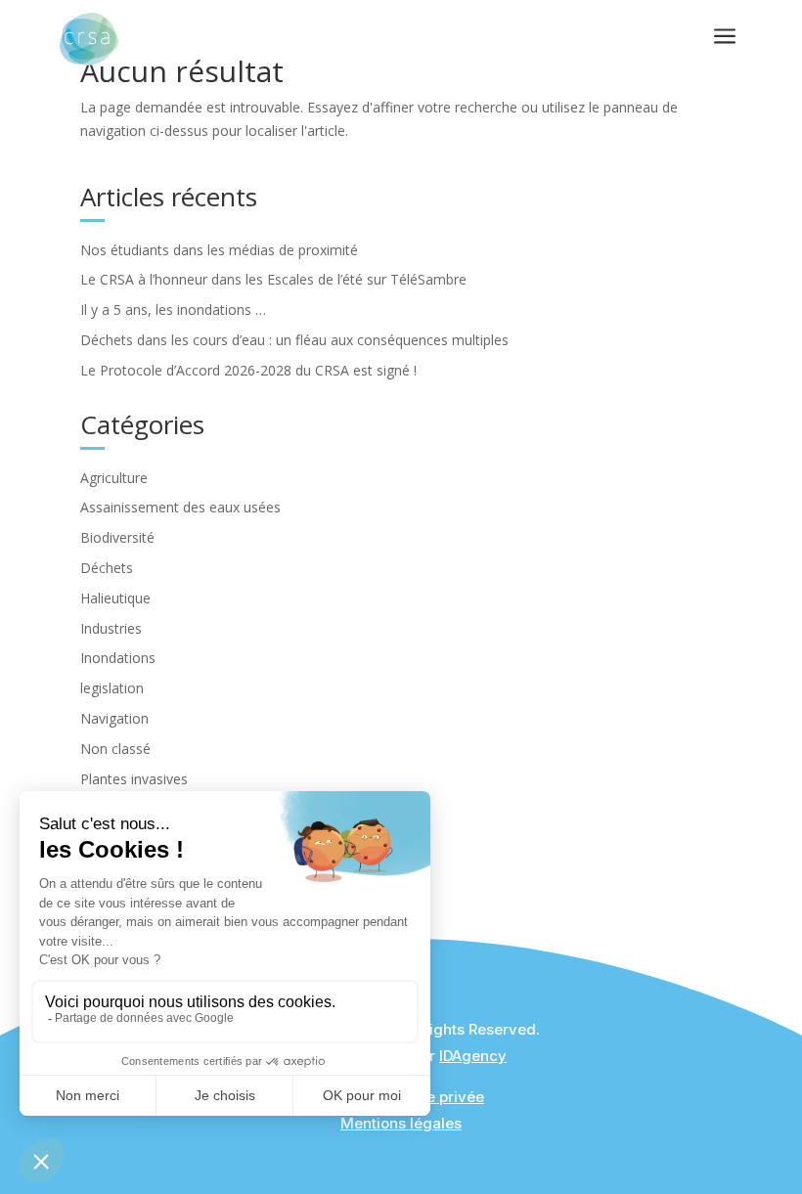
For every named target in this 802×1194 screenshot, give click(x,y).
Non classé (115, 748)
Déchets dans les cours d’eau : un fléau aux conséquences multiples (294, 340)
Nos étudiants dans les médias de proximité (219, 250)
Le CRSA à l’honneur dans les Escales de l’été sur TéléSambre (273, 279)
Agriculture (114, 477)
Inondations (118, 657)
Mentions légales (401, 1123)
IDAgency (473, 1055)
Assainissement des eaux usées (180, 507)
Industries (111, 628)
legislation (112, 688)
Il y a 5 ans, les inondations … (173, 309)
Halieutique (115, 598)
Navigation (114, 718)
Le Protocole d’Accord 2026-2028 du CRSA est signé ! (248, 370)
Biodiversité (117, 537)
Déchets (106, 567)
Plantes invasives (134, 779)
